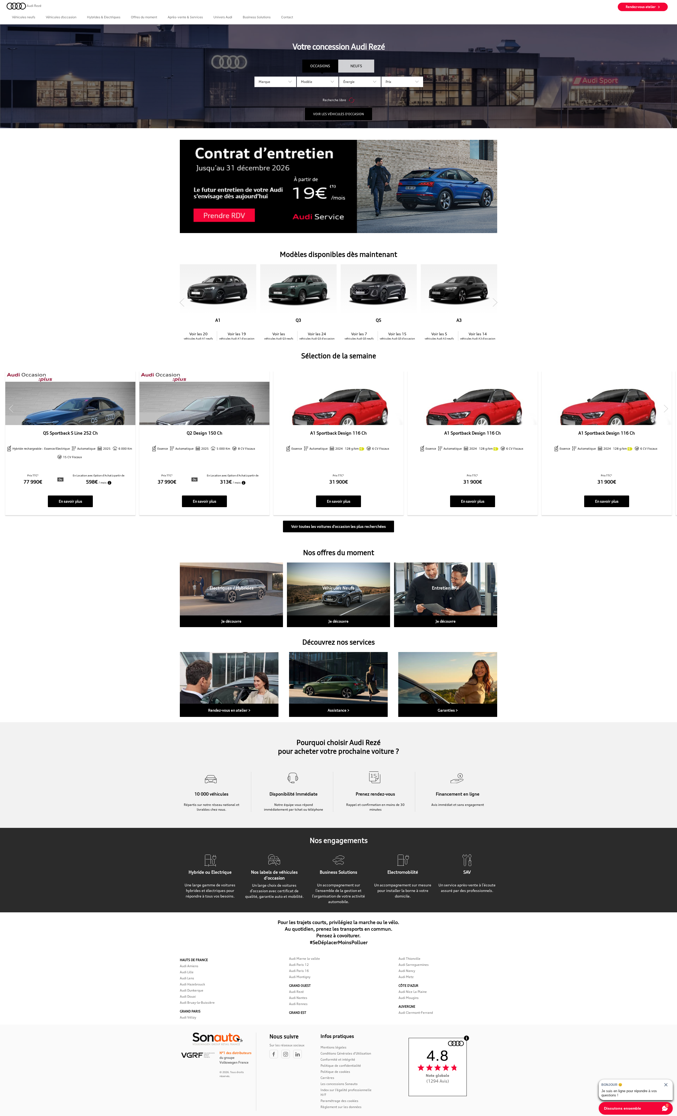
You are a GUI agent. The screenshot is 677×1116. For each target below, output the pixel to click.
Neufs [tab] (356, 66)
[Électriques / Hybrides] (231, 595)
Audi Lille (187, 972)
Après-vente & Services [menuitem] (185, 17)
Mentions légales (333, 1047)
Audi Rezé (296, 992)
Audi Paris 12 (299, 965)
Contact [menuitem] (287, 17)
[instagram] (287, 1054)
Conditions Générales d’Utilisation (346, 1053)
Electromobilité (402, 872)
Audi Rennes (298, 1004)
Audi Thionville (409, 959)
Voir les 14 (477, 336)
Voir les (278, 336)
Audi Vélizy (188, 1017)
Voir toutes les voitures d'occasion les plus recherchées (338, 526)
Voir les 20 (198, 336)
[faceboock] (275, 1054)
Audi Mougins (409, 998)
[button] (182, 302)
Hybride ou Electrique (210, 872)
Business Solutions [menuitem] (257, 17)
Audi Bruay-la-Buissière (197, 1003)
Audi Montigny (299, 977)
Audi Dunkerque (191, 990)
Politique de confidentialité (341, 1066)
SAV (467, 872)
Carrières (327, 1078)
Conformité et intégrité (338, 1059)
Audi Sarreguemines (414, 965)
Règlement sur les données (341, 1107)
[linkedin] (298, 1054)
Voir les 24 (317, 336)
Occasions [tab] (320, 66)
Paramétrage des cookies (339, 1101)
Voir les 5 (439, 336)
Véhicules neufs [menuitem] (23, 17)
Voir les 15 (397, 336)
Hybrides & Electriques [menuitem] (103, 17)
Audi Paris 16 (299, 971)
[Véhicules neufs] (338, 595)
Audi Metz (406, 977)
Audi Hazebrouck (192, 984)
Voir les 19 (236, 336)
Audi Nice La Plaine (413, 992)
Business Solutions (338, 872)
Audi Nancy (407, 971)
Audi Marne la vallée (304, 959)
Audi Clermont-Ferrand (416, 1013)
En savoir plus (70, 501)
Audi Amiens (189, 966)
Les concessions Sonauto (339, 1084)
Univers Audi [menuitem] (222, 17)
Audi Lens (187, 978)
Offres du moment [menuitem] (144, 17)
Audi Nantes (298, 998)
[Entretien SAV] (445, 595)
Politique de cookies (335, 1072)
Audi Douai (188, 996)
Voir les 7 (359, 336)
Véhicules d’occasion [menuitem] (61, 17)
